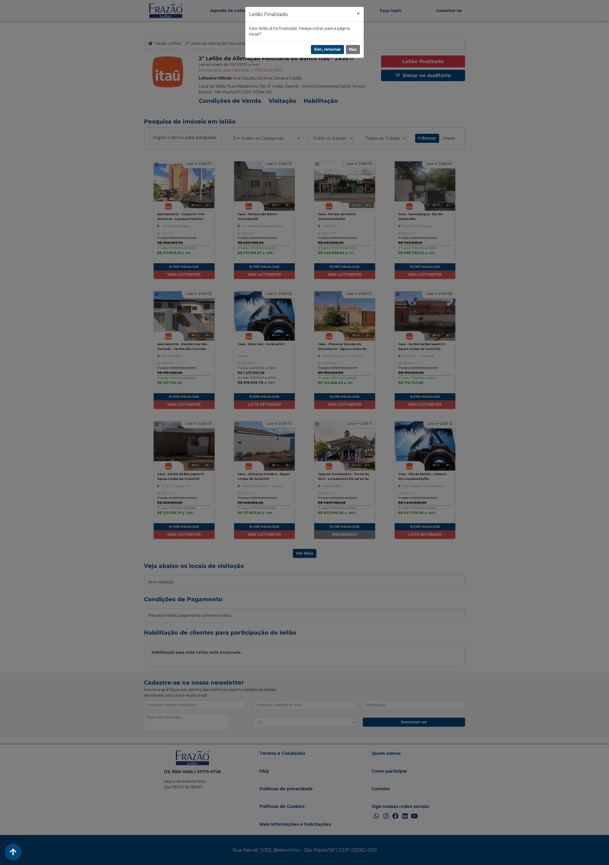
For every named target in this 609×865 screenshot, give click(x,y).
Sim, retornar (327, 49)
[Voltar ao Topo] (13, 852)
